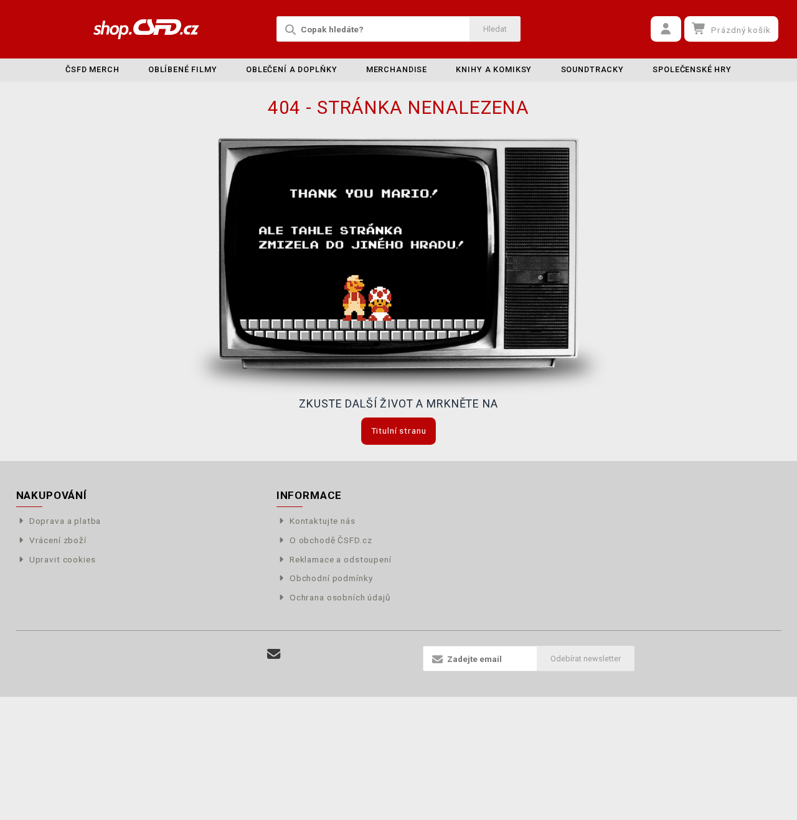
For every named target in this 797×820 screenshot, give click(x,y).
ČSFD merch (92, 69)
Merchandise (396, 69)
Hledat (495, 29)
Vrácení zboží (58, 540)
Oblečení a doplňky (291, 69)
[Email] (273, 654)
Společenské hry (692, 69)
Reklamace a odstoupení (341, 559)
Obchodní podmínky (331, 578)
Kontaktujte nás (323, 521)
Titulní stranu (399, 431)
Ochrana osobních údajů (340, 597)
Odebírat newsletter (585, 658)
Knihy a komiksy (494, 69)
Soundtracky (592, 69)
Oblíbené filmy (182, 69)
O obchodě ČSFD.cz (331, 540)
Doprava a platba (65, 521)
